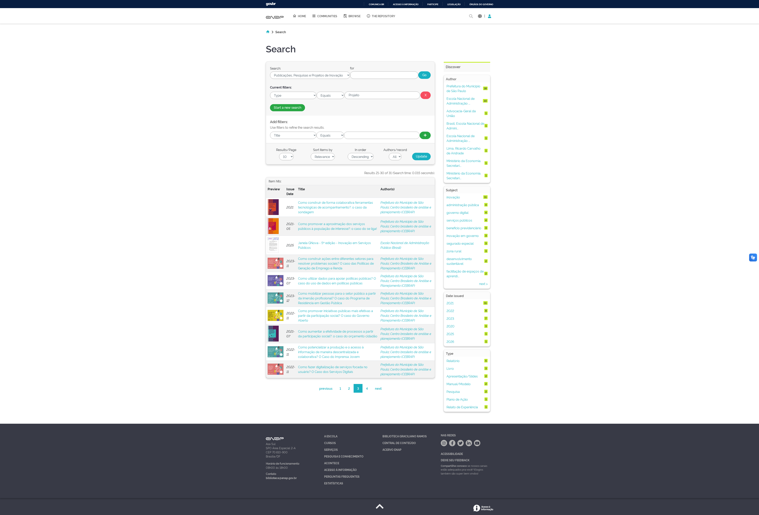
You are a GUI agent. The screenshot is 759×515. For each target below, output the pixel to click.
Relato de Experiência (462, 407)
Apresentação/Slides (462, 376)
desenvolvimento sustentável (459, 261)
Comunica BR (376, 4)
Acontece (331, 463)
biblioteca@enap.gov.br (281, 478)
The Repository (383, 16)
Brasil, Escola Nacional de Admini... (465, 125)
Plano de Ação (457, 399)
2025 (450, 334)
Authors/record (395, 149)
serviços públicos (459, 220)
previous (325, 388)
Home (302, 16)
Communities (327, 16)
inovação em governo (463, 235)
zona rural (454, 251)
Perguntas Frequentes (342, 476)
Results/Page (286, 149)
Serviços (331, 449)
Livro (450, 368)
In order (360, 149)
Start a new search (287, 107)
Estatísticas (333, 483)
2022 (450, 310)
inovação (453, 197)
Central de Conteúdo (399, 443)
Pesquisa (453, 391)
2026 (450, 341)
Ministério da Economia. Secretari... (464, 163)
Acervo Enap (391, 449)
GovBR (271, 4)
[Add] (425, 135)
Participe (432, 4)
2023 (450, 318)
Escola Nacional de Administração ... (461, 100)
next (378, 388)
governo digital (457, 212)
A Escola (330, 436)
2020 (450, 326)
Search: (275, 68)
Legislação (454, 4)
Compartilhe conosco (454, 465)
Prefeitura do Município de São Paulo (463, 88)
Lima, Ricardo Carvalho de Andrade (464, 150)
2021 (450, 303)
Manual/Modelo (459, 384)
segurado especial (460, 243)
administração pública (463, 205)
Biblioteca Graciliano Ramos (404, 436)
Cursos (330, 443)
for (352, 68)
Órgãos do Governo (481, 4)
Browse (354, 16)
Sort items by (322, 149)
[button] (480, 16)
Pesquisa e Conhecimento (343, 456)
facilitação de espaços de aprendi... (465, 273)
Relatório (453, 360)
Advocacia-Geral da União (461, 113)
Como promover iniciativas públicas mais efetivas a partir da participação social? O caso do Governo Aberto (335, 315)
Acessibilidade (452, 454)
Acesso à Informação (340, 470)
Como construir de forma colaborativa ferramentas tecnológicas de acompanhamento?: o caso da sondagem (335, 207)
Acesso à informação (405, 4)
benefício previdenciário (464, 228)
